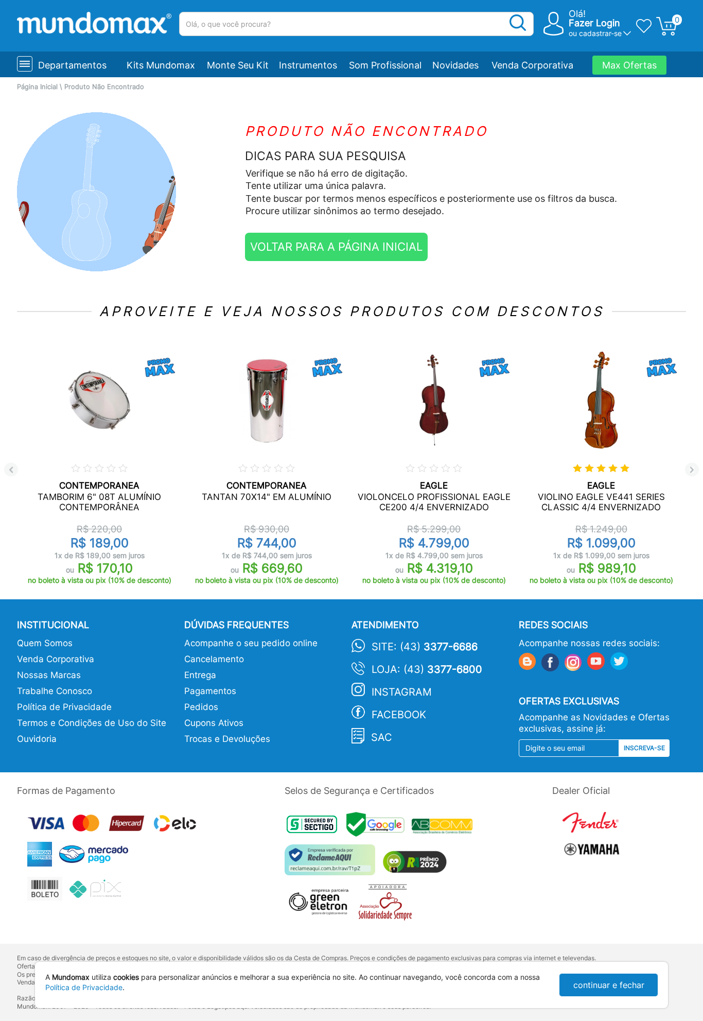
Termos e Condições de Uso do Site (91, 723)
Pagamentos (210, 691)
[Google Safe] (379, 827)
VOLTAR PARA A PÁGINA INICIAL (336, 246)
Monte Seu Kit (238, 65)
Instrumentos (308, 65)
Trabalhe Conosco (54, 691)
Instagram (402, 692)
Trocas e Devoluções (227, 739)
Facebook (399, 714)
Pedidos (201, 707)
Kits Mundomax (161, 65)
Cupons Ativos (213, 723)
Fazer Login (594, 23)
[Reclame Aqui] (332, 863)
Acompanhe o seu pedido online (251, 643)
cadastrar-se (600, 33)
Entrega (200, 675)
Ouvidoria (37, 739)
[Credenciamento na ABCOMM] (445, 827)
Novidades (455, 65)
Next (692, 470)
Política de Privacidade (64, 707)
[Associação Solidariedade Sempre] (388, 905)
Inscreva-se (644, 748)
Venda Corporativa (532, 65)
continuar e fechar (608, 985)
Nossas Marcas (49, 675)
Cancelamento (214, 659)
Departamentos (72, 65)
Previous (11, 470)
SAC (381, 737)
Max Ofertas (629, 65)
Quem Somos (45, 643)
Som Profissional (385, 65)
